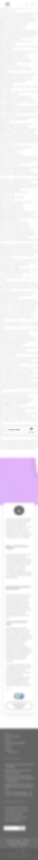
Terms (32, 432)
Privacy (29, 432)
